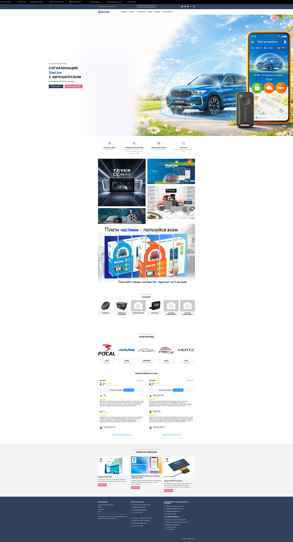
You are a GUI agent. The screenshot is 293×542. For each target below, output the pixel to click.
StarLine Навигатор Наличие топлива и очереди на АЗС (145, 477)
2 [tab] (146, 132)
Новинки (157, 12)
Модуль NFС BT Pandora (173, 481)
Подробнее (102, 485)
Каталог (132, 12)
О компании (141, 12)
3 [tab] (148, 132)
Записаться (57, 81)
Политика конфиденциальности (106, 505)
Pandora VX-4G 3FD (105, 477)
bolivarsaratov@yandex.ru (140, 510)
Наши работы (167, 12)
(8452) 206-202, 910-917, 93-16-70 (108, 6)
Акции (150, 12)
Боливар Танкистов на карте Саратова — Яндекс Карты (171, 437)
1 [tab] (144, 132)
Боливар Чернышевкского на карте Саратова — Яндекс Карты (121, 437)
